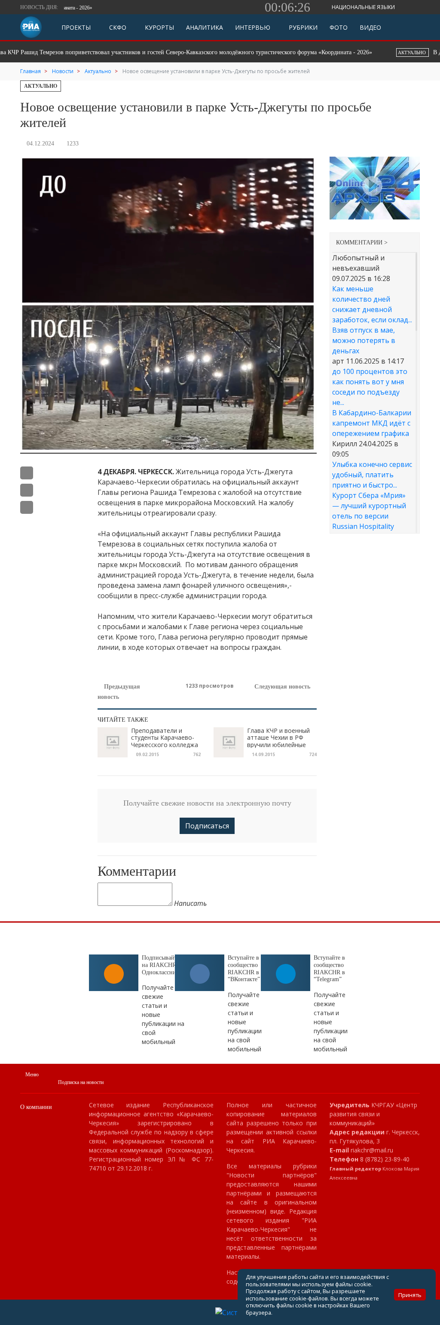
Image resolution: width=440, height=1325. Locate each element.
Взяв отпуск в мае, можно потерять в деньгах (363, 340)
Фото (339, 27)
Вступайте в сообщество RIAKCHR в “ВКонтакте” (244, 968)
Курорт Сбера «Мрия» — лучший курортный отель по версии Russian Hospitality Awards (369, 516)
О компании (36, 1107)
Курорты (158, 27)
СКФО (116, 27)
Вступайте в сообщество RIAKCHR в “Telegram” (329, 968)
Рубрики (302, 27)
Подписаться (207, 826)
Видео (370, 27)
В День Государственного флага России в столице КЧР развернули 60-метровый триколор (220, 52)
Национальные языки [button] (364, 7)
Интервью (252, 27)
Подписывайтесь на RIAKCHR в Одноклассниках (163, 965)
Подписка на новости (81, 1082)
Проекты (76, 27)
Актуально (40, 86)
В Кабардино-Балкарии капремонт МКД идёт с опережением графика (371, 423)
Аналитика (204, 27)
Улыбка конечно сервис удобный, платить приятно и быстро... (372, 475)
